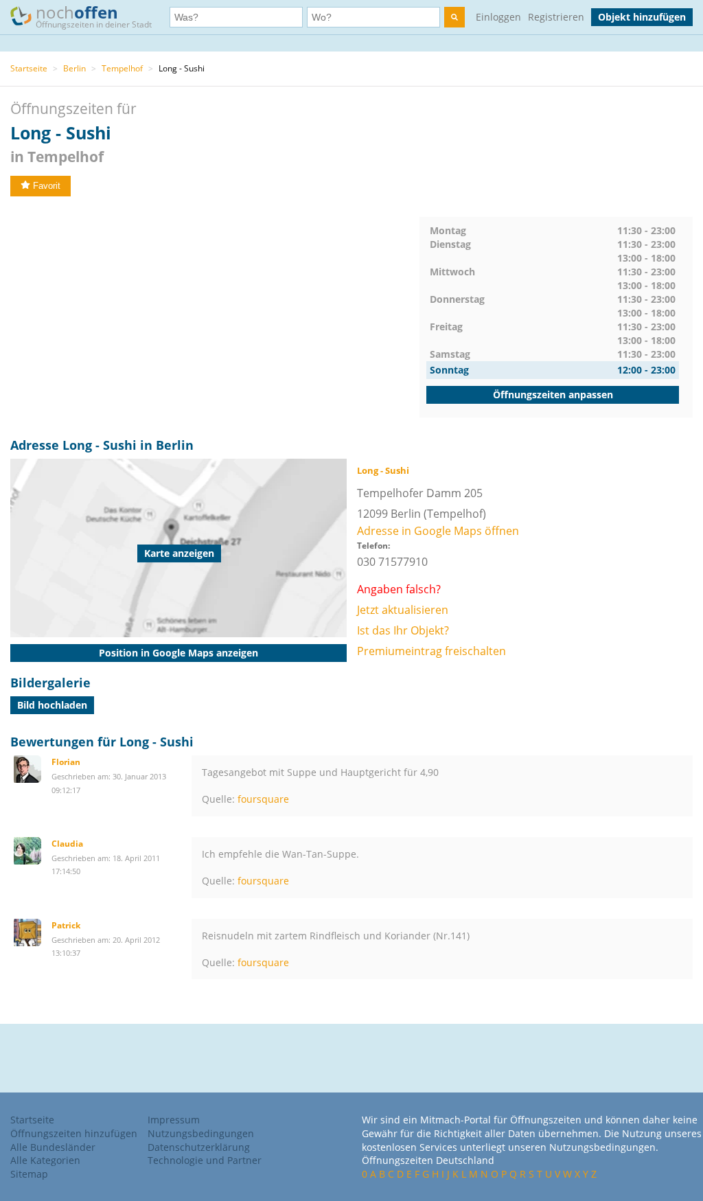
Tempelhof (122, 68)
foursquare (263, 798)
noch (94, 15)
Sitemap (29, 1173)
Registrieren (556, 16)
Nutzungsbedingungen (201, 1133)
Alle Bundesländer (52, 1147)
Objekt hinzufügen (642, 16)
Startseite (28, 68)
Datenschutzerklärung (199, 1147)
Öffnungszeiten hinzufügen (73, 1133)
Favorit (46, 186)
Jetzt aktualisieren (402, 609)
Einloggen (498, 16)
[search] (454, 17)
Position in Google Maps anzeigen (178, 652)
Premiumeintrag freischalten (431, 651)
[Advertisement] (214, 313)
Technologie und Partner (205, 1160)
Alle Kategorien (45, 1160)
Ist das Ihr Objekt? (403, 630)
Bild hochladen (52, 704)
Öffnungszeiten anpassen (553, 394)
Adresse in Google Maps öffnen (438, 530)
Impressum (174, 1119)
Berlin (74, 68)
